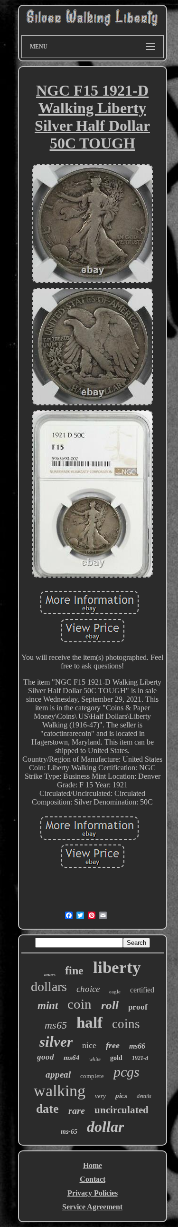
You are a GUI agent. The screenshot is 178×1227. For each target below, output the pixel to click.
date (47, 1109)
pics (121, 1095)
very (100, 1095)
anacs (50, 974)
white (95, 1059)
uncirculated (121, 1110)
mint (47, 1005)
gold (116, 1057)
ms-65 (69, 1131)
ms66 (137, 1046)
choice (88, 989)
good (45, 1056)
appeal (58, 1075)
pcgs (126, 1072)
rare (76, 1110)
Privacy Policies (92, 1193)
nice (89, 1045)
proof (138, 1006)
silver (56, 1041)
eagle (115, 991)
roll (110, 1005)
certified (142, 990)
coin (79, 1003)
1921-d (140, 1058)
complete (92, 1076)
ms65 (56, 1025)
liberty (117, 967)
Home (92, 1165)
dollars (49, 986)
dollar (105, 1126)
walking (59, 1090)
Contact (92, 1179)
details (144, 1096)
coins (126, 1024)
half (89, 1022)
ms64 (72, 1057)
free (113, 1045)
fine (74, 970)
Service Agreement (92, 1207)
